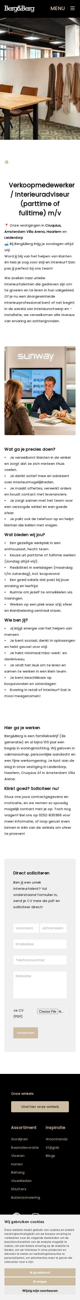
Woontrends (57, 1139)
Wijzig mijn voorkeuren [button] (40, 1290)
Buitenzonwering (25, 1197)
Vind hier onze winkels (40, 1106)
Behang (17, 1172)
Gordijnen (19, 1139)
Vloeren (18, 1155)
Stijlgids (52, 1147)
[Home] (6, 162)
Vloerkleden (21, 1180)
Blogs (50, 1155)
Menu (57, 8)
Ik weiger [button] (40, 1281)
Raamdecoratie (25, 1147)
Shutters (18, 1189)
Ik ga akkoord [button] (40, 1272)
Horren (17, 1164)
